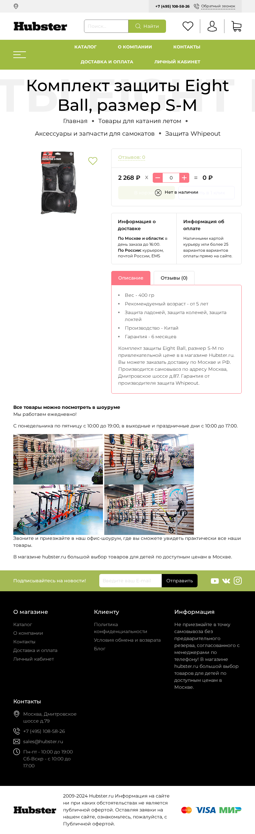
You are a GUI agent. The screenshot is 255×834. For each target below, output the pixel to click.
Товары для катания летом (139, 121)
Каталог (85, 46)
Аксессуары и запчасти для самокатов (95, 133)
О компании (135, 46)
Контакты (186, 46)
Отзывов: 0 (131, 157)
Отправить (179, 581)
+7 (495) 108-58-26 (172, 6)
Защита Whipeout (192, 133)
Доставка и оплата (107, 61)
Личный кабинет (177, 61)
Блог (100, 649)
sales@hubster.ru (43, 741)
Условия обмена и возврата (127, 640)
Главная (75, 121)
